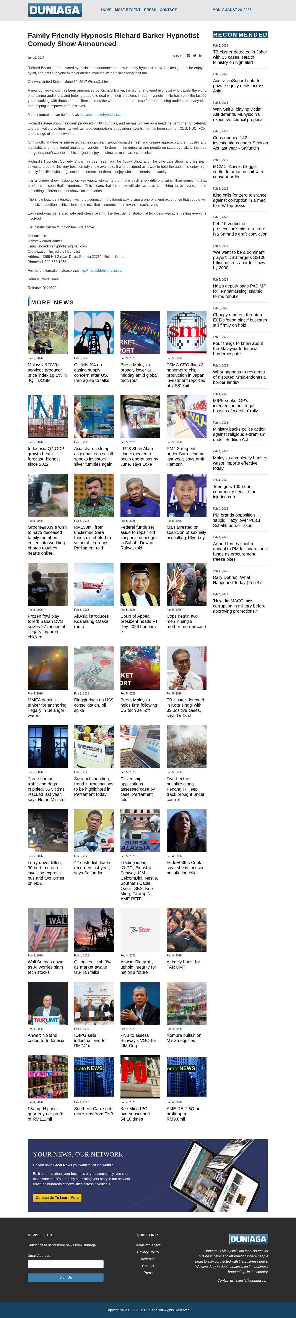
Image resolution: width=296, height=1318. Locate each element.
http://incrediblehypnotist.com (102, 114)
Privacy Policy (148, 1252)
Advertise (148, 1259)
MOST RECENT (128, 10)
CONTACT (168, 10)
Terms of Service (148, 1245)
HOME (106, 10)
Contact (148, 1266)
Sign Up (65, 1277)
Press (148, 1273)
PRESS (150, 10)
